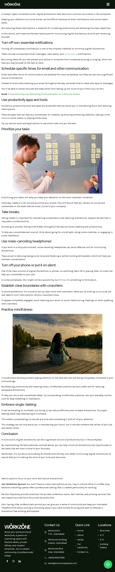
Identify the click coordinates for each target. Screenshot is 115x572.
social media (70, 54)
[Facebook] (7, 561)
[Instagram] (13, 561)
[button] (108, 4)
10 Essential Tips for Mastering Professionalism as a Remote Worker (44, 94)
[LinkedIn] (20, 561)
